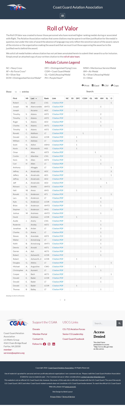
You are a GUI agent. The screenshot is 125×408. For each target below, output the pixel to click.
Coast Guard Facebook (73, 339)
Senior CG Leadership (73, 334)
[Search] (119, 323)
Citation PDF (57, 102)
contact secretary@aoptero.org (93, 377)
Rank (46, 98)
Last (32, 98)
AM (101, 98)
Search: (90, 91)
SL (107, 98)
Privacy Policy (55, 397)
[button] (62, 15)
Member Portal (40, 334)
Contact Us (38, 339)
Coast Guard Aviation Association (61, 368)
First (15, 98)
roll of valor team (71, 56)
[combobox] (16, 92)
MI (27, 98)
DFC (78, 98)
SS (72, 98)
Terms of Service (68, 397)
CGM (85, 98)
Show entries (17, 91)
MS (96, 98)
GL (91, 98)
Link (54, 98)
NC (67, 98)
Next (64, 300)
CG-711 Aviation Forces (74, 329)
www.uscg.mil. (70, 387)
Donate (36, 329)
